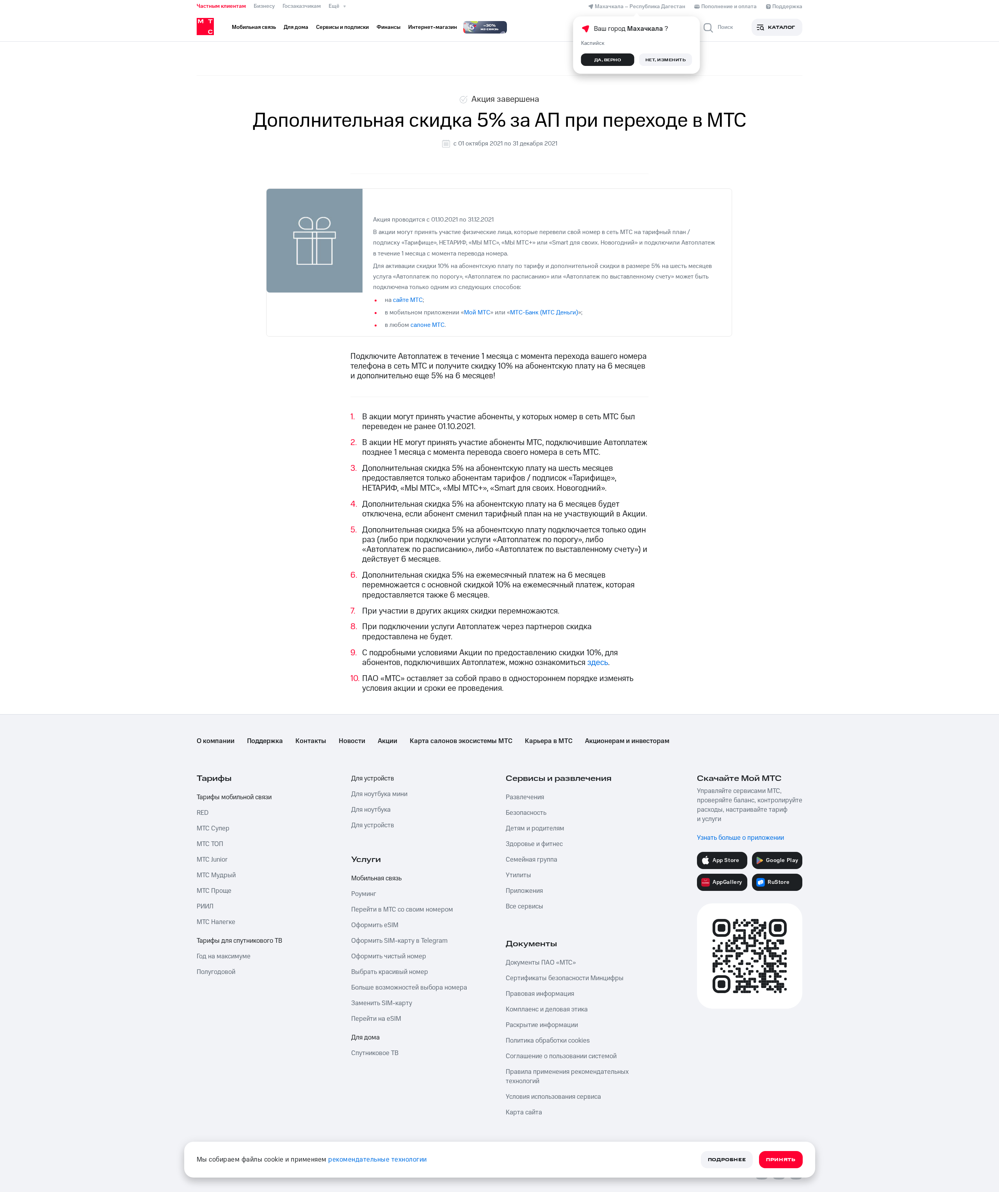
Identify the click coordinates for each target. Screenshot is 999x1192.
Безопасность (526, 813)
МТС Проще (214, 891)
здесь (597, 662)
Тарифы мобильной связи (234, 797)
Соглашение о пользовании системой (561, 1056)
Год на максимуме (224, 956)
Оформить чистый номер (388, 956)
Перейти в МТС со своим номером (402, 909)
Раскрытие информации (542, 1025)
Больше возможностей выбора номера (409, 987)
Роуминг (363, 894)
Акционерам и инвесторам (627, 741)
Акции (387, 741)
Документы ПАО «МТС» (541, 962)
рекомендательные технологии (377, 1159)
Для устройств (372, 778)
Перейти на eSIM (376, 1018)
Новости (352, 741)
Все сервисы (524, 906)
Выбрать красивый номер (389, 972)
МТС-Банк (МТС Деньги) (544, 312)
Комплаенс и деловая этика (547, 1009)
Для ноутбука (371, 809)
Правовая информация (540, 994)
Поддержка (265, 741)
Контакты (310, 741)
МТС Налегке (216, 922)
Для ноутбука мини (379, 794)
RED (202, 813)
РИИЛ (205, 906)
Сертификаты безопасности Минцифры (565, 978)
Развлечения (525, 797)
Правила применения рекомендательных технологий (567, 1076)
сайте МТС (408, 300)
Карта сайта (524, 1112)
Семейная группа (531, 859)
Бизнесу (264, 6)
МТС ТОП (210, 844)
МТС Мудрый (216, 875)
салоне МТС (427, 325)
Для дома (365, 1037)
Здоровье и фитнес (534, 844)
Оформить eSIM (374, 925)
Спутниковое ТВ (374, 1053)
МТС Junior (212, 859)
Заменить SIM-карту (381, 1003)
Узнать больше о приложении (740, 838)
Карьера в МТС (548, 741)
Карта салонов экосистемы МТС (461, 741)
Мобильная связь (376, 878)
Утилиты (518, 875)
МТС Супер (213, 828)
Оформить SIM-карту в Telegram (399, 940)
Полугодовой (216, 972)
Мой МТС (477, 312)
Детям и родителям (535, 828)
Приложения (524, 891)
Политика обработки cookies (548, 1040)
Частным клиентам (221, 6)
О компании (216, 741)
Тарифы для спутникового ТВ (239, 940)
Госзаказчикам (302, 6)
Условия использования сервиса (553, 1097)
